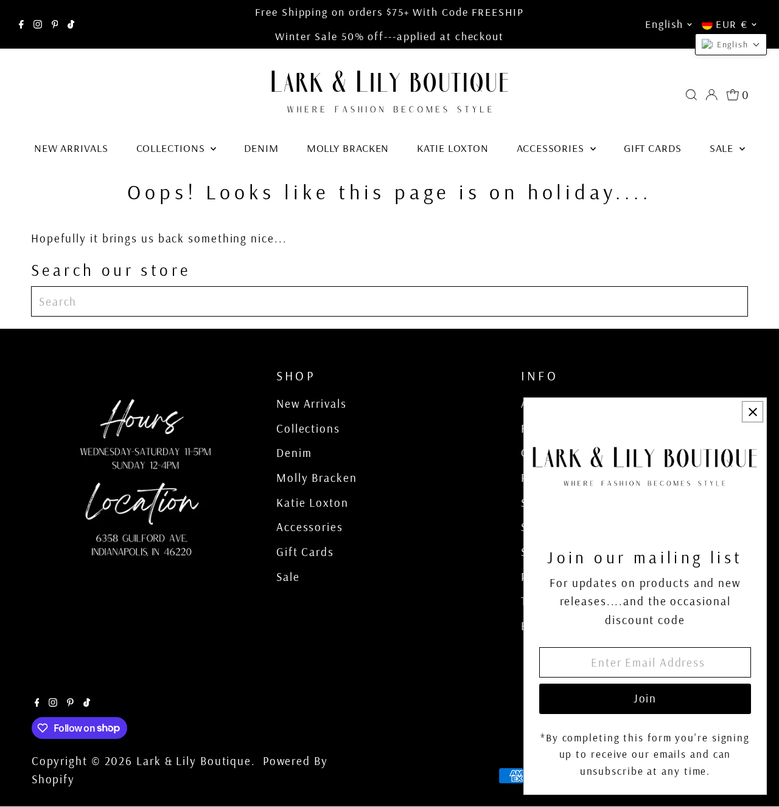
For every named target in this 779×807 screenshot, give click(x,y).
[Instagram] (37, 24)
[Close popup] (752, 411)
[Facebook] (21, 24)
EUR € (732, 24)
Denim (261, 148)
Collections (172, 148)
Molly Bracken (348, 148)
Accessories (552, 148)
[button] (731, 44)
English (664, 24)
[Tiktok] (71, 24)
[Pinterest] (55, 24)
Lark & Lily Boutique (193, 761)
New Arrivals (71, 148)
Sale (723, 148)
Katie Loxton (453, 148)
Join (645, 698)
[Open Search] (691, 94)
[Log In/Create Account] (711, 94)
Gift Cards (653, 148)
